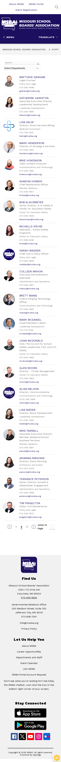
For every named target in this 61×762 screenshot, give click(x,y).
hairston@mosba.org (29, 115)
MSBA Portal (36, 4)
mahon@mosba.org (29, 288)
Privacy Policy (29, 628)
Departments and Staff (29, 657)
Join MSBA (29, 668)
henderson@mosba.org (30, 153)
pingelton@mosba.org (30, 517)
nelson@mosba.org (29, 403)
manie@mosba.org (28, 313)
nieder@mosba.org (28, 424)
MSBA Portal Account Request (29, 674)
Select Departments (14, 68)
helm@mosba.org (28, 136)
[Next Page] (33, 527)
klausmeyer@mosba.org (31, 219)
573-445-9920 (29, 597)
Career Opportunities (29, 651)
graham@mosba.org (29, 91)
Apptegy (37, 755)
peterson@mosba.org (30, 496)
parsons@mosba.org (29, 472)
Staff (55, 49)
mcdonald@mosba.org (30, 361)
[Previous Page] (9, 527)
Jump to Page (42, 527)
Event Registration (26, 10)
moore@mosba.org (29, 382)
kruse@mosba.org (28, 243)
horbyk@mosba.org (29, 195)
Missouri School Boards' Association (24, 49)
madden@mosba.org (29, 264)
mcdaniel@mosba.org (30, 333)
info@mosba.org (29, 623)
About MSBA (16, 4)
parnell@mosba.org (29, 451)
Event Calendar (29, 663)
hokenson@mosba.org (30, 174)
